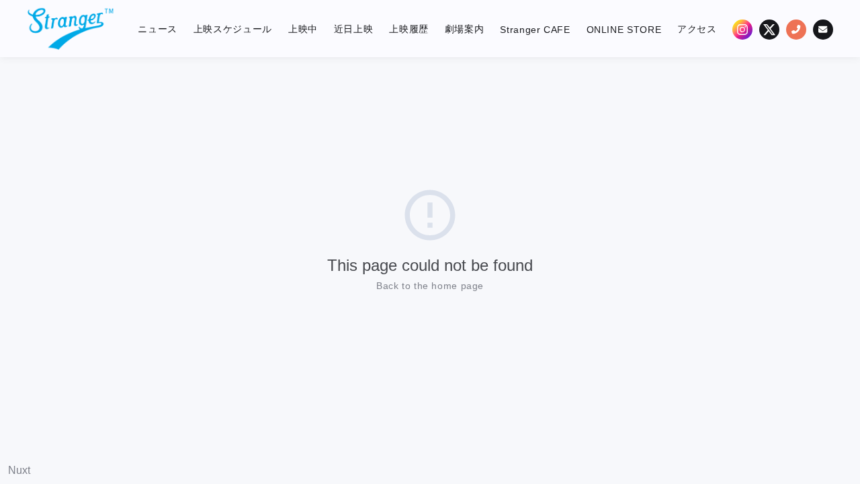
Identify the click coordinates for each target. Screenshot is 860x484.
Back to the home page (430, 285)
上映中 (303, 29)
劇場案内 (464, 29)
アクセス (697, 29)
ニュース (157, 29)
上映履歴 (409, 29)
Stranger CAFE (535, 29)
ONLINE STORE (624, 29)
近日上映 (354, 29)
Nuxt (19, 470)
